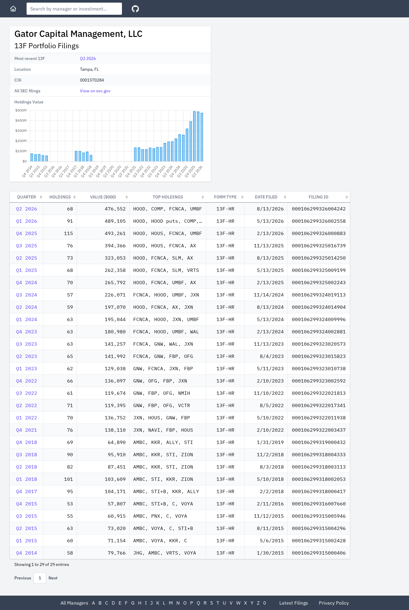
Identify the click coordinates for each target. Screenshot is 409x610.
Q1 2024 (26, 319)
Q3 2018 (26, 454)
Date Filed (266, 197)
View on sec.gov (95, 91)
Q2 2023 (26, 356)
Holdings (60, 197)
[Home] (13, 8)
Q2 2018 (26, 467)
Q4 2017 (26, 491)
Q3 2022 (26, 393)
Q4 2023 (26, 332)
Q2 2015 (26, 528)
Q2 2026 (88, 58)
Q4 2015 (26, 504)
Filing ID (318, 197)
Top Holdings (168, 197)
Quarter (26, 197)
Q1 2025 (26, 270)
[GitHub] (135, 9)
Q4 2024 (26, 282)
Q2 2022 (26, 405)
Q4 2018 (26, 442)
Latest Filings (293, 603)
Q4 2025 (26, 233)
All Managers (74, 603)
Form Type (225, 197)
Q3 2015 (26, 516)
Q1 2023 (26, 368)
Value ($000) (103, 197)
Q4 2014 (26, 553)
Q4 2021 (26, 430)
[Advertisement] (266, 68)
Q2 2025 (26, 258)
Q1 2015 (26, 540)
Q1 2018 (26, 479)
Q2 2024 (26, 307)
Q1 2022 (26, 418)
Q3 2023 (26, 344)
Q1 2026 (26, 221)
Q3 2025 (26, 245)
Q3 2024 (26, 295)
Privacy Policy (334, 603)
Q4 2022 (26, 381)
